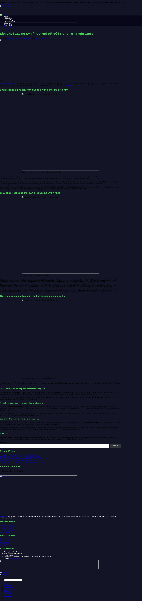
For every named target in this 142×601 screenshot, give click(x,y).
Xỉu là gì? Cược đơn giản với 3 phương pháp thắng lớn (19, 455)
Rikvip (6, 16)
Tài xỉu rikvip (8, 25)
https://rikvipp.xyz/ (15, 558)
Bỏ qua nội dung (5, 4)
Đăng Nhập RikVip (5, 542)
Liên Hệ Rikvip (5, 532)
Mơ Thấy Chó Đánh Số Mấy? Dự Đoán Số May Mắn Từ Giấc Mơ (22, 459)
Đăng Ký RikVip (4, 540)
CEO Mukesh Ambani (42, 38)
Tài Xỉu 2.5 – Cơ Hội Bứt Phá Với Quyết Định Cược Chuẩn (20, 457)
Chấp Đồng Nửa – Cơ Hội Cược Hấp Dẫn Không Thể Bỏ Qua (21, 462)
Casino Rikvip (8, 20)
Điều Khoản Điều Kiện (7, 527)
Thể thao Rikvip (9, 21)
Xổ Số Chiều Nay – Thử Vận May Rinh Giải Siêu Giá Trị (19, 460)
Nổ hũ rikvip (8, 18)
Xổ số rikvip (8, 23)
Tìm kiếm (3, 443)
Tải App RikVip (4, 539)
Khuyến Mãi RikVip (5, 545)
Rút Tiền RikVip (4, 543)
